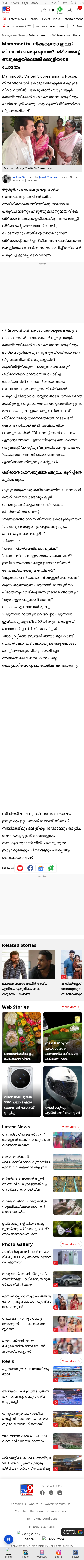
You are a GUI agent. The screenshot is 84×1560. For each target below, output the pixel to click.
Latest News (16, 1127)
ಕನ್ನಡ (25, 3)
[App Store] (54, 1540)
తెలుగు (35, 3)
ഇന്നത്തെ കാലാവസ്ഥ (50, 26)
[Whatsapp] (59, 10)
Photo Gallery (17, 1244)
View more (69, 1007)
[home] (4, 18)
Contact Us (18, 1504)
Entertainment (73, 19)
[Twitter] (51, 1492)
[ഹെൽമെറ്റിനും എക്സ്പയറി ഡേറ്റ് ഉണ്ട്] (62, 1068)
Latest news (17, 19)
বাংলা (65, 3)
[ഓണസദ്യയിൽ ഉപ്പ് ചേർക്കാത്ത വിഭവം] (21, 1014)
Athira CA (19, 177)
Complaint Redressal (29, 1511)
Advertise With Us (57, 1504)
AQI (51, 10)
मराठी (44, 3)
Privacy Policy (56, 1511)
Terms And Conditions (42, 1518)
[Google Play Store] (29, 1536)
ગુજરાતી (54, 3)
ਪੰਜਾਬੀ (73, 3)
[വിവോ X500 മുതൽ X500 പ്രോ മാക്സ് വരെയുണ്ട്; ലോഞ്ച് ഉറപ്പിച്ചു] (21, 1068)
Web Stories (15, 1007)
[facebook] (30, 868)
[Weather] (44, 10)
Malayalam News (13, 35)
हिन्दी (4, 3)
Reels (8, 1361)
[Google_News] (41, 868)
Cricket (45, 19)
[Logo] (6, 10)
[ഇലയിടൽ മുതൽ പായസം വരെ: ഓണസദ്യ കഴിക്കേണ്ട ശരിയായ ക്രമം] (62, 1014)
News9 (15, 3)
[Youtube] (20, 868)
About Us (35, 1504)
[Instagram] (59, 1492)
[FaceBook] (42, 1492)
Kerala (33, 19)
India (56, 19)
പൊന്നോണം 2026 (19, 26)
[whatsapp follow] (51, 868)
